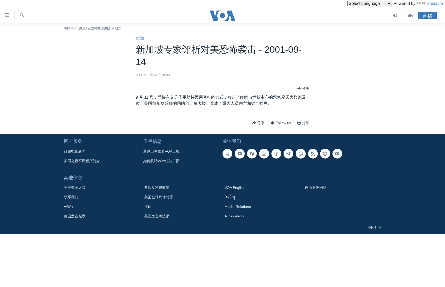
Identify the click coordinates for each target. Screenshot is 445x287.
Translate (434, 3)
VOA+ (68, 207)
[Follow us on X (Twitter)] (227, 154)
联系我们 (71, 197)
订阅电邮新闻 (74, 151)
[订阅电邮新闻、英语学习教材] (337, 154)
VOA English (235, 188)
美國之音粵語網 (156, 216)
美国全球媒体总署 (158, 197)
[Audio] (395, 16)
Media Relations (238, 207)
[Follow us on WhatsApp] (300, 154)
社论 (147, 207)
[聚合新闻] (313, 154)
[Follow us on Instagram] (264, 154)
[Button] (303, 88)
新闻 (140, 38)
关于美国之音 (74, 188)
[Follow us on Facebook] (252, 154)
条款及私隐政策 (156, 188)
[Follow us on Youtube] (239, 154)
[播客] (325, 154)
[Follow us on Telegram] (288, 154)
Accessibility (234, 216)
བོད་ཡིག (230, 197)
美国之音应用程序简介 (82, 161)
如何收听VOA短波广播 (161, 161)
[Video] (410, 16)
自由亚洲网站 (316, 188)
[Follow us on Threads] (276, 154)
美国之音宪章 (74, 216)
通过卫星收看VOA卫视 (161, 151)
